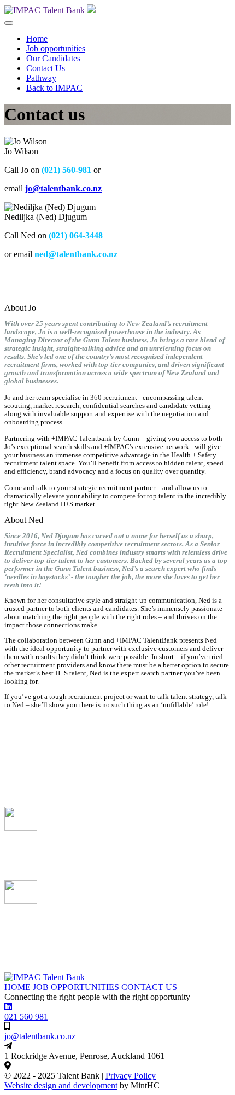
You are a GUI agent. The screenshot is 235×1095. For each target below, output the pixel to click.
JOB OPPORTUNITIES (76, 987)
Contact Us (45, 68)
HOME (17, 987)
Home (37, 38)
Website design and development (61, 1085)
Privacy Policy (130, 1075)
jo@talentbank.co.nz (63, 188)
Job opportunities (55, 48)
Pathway (41, 78)
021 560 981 (26, 1016)
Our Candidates (53, 58)
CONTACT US (149, 987)
